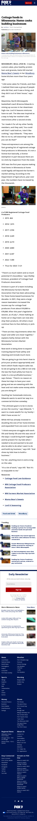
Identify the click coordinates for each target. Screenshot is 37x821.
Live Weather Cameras (21, 667)
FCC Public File (21, 749)
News (3, 657)
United (3, 692)
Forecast (19, 662)
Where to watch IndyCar (21, 773)
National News (5, 662)
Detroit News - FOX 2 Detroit (7, 742)
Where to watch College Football (21, 763)
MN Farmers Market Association (20, 493)
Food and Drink (18, 27)
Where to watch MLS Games (23, 791)
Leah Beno (6, 27)
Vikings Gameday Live (23, 712)
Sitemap (19, 745)
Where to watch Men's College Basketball (21, 777)
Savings (3, 710)
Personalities (21, 738)
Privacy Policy (20, 598)
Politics (3, 668)
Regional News (7, 731)
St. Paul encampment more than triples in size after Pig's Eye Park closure (22, 553)
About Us (21, 731)
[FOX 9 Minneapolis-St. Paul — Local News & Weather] (6, 3)
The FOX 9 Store (22, 727)
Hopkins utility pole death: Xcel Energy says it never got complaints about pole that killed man (12, 643)
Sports (4, 677)
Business (4, 704)
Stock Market (5, 706)
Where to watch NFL (23, 760)
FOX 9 (11, 27)
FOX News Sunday (6, 673)
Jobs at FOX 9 (21, 740)
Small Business (5, 708)
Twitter (3, 769)
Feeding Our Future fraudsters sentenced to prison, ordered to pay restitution (22, 561)
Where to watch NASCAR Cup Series (22, 769)
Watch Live (28, 3)
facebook (15, 801)
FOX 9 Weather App (22, 660)
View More (31, 607)
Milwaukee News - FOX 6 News (6, 735)
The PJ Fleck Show (22, 715)
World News (5, 664)
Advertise (19, 747)
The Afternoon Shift (23, 721)
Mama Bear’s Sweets (10, 73)
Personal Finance (6, 702)
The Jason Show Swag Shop (21, 724)
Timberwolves (5, 688)
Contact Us (20, 734)
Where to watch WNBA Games (21, 787)
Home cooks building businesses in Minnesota (15, 53)
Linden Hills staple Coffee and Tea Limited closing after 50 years (11, 618)
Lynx (2, 690)
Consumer (4, 670)
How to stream (5, 758)
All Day (19, 708)
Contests (19, 736)
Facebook (4, 765)
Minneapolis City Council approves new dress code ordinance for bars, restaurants (23, 537)
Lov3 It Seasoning (13, 505)
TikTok (3, 771)
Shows (19, 699)
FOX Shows (20, 702)
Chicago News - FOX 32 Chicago (7, 738)
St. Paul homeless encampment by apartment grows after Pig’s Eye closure (12, 626)
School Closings (21, 664)
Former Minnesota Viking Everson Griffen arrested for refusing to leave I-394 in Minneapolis (23, 545)
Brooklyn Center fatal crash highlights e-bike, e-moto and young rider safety (13, 610)
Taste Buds (20, 719)
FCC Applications (22, 751)
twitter (18, 801)
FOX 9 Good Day (22, 706)
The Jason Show (21, 704)
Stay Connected (7, 756)
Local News (4, 660)
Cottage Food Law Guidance (18, 478)
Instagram (4, 767)
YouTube (4, 773)
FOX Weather (21, 672)
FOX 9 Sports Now (22, 717)
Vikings (3, 680)
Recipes (19, 684)
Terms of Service (19, 600)
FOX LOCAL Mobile (7, 760)
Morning (20, 677)
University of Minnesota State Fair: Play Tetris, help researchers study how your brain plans (12, 635)
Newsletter (4, 762)
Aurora (3, 695)
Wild (2, 686)
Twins (3, 684)
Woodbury (29, 73)
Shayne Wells (21, 680)
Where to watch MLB (23, 766)
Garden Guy (20, 682)
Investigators (5, 666)
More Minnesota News (10, 607)
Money (4, 699)
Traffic (19, 670)
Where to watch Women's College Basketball (22, 782)
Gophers (3, 682)
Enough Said (20, 710)
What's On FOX (21, 742)
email (21, 801)
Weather (20, 657)
